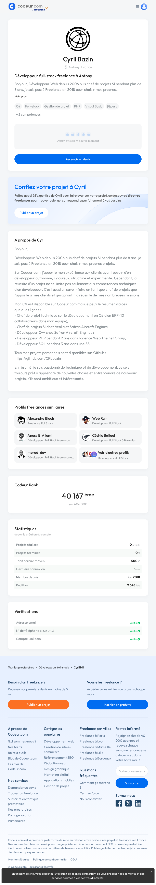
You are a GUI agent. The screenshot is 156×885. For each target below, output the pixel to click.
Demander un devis (22, 787)
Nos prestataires (20, 809)
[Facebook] (119, 803)
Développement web (59, 741)
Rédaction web (54, 763)
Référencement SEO (59, 757)
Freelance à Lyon (92, 741)
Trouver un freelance (23, 793)
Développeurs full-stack (54, 667)
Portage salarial (19, 815)
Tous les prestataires (21, 667)
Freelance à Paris (92, 736)
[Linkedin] (138, 803)
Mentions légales (18, 859)
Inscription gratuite (117, 705)
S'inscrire (132, 783)
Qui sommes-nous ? (22, 741)
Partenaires (16, 821)
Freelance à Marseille (95, 747)
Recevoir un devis (78, 159)
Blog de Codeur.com (22, 758)
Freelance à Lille (91, 753)
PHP (77, 106)
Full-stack (32, 106)
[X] (128, 803)
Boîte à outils (17, 753)
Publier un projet (31, 213)
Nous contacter (91, 799)
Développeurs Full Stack (113, 458)
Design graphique (56, 769)
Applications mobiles (59, 780)
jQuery (112, 106)
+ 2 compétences (28, 114)
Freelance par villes (95, 728)
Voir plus (20, 96)
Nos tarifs (15, 747)
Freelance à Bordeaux (95, 758)
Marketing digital (56, 774)
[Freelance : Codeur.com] (29, 6)
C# (18, 106)
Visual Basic (93, 106)
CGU (73, 859)
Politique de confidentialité (50, 859)
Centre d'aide (89, 793)
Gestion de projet (56, 106)
